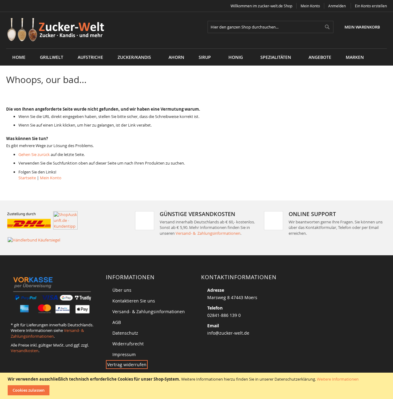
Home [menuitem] (18, 57)
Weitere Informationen (338, 379)
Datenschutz (125, 333)
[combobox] (270, 27)
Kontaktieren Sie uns (133, 301)
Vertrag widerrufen (126, 364)
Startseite (27, 177)
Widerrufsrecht (128, 344)
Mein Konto (310, 5)
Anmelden (337, 5)
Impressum (124, 354)
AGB (116, 322)
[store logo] (58, 30)
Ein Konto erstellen (371, 5)
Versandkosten (24, 350)
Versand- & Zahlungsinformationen (208, 233)
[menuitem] (51, 57)
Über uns (121, 290)
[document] (197, 385)
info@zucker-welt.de (228, 333)
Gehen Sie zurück (34, 154)
